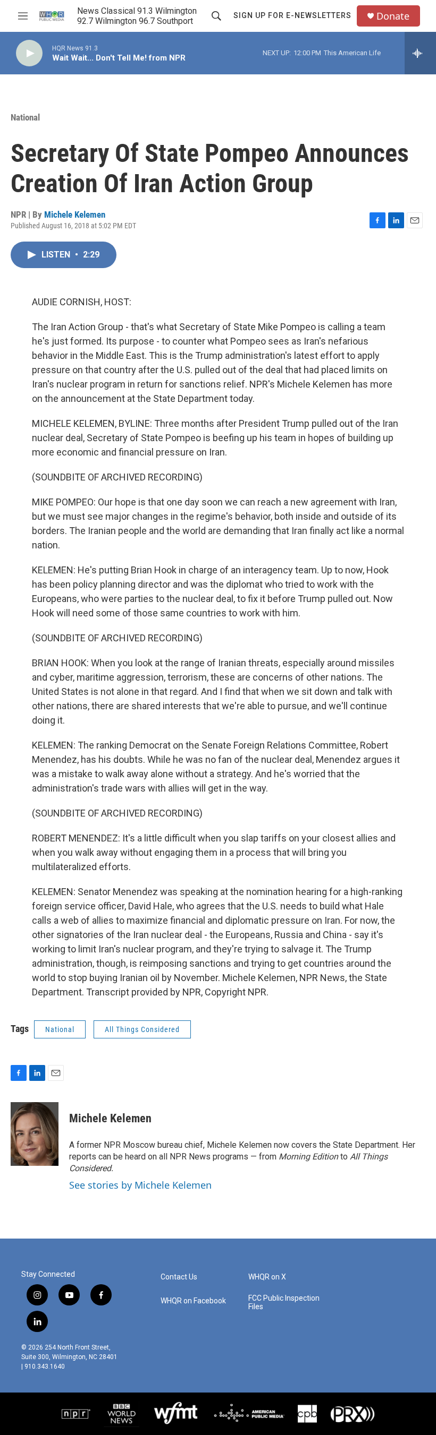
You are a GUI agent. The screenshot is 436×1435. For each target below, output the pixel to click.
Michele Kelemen (74, 214)
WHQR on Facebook (193, 1301)
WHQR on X (267, 1277)
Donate (392, 16)
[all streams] (420, 53)
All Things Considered (142, 1029)
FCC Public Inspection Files (284, 1302)
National (25, 117)
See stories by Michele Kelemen (140, 1185)
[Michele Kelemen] (34, 1134)
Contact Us (179, 1277)
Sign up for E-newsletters (292, 15)
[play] (29, 53)
